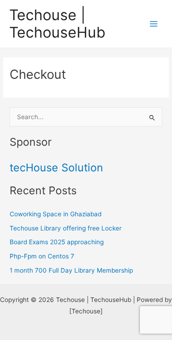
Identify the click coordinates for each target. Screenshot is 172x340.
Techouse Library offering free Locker (66, 228)
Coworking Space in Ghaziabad (55, 214)
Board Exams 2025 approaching (57, 242)
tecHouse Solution (56, 167)
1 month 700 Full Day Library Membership (71, 270)
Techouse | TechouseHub (57, 23)
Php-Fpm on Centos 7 (42, 256)
